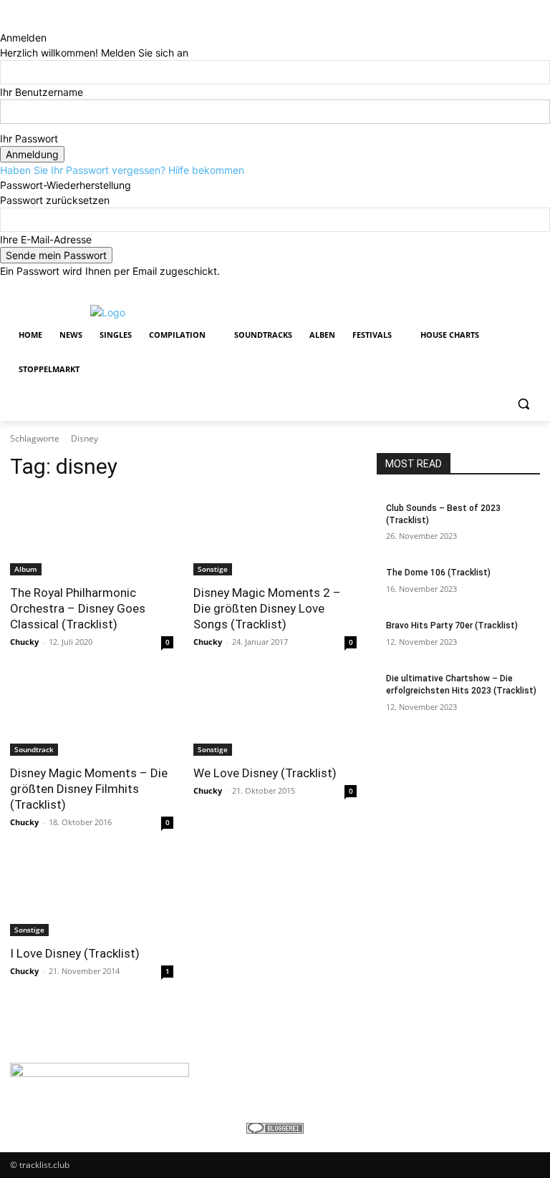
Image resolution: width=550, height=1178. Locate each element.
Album (25, 569)
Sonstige (213, 569)
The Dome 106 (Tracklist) (438, 573)
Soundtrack (34, 749)
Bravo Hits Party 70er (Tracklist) (452, 625)
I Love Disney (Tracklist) (75, 953)
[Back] (4, 22)
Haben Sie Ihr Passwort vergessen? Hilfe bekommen (122, 170)
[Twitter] (492, 289)
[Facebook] (452, 289)
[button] (523, 404)
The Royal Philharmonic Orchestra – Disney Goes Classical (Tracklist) (77, 608)
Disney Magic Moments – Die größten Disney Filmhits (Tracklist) (89, 789)
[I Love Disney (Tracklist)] (91, 895)
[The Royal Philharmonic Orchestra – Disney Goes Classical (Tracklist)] (91, 534)
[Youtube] (532, 289)
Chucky (24, 641)
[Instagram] (472, 289)
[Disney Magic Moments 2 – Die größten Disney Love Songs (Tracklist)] (275, 534)
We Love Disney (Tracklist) (265, 773)
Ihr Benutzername (41, 92)
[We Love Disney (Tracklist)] (275, 715)
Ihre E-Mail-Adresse (46, 239)
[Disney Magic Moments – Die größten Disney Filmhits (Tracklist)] (91, 715)
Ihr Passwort (29, 138)
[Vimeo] (511, 289)
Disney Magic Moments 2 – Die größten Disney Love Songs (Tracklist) (267, 608)
